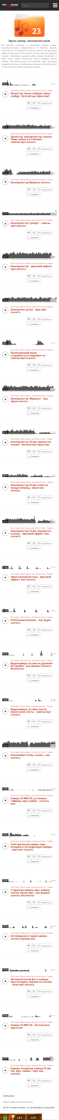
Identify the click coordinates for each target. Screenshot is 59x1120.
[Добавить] (34, 103)
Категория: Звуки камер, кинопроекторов (28, 90)
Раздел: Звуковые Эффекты (50, 90)
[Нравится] (28, 103)
